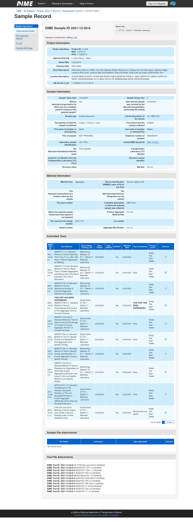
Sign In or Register (157, 3)
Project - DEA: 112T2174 (48, 10)
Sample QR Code (24, 48)
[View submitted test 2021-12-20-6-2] (166, 272)
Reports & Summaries (62, 3)
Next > (171, 422)
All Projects (29, 10)
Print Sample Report (22, 37)
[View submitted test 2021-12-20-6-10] (166, 394)
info (75, 37)
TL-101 (19, 43)
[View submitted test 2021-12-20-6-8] (166, 354)
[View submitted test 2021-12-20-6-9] (166, 372)
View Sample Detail (25, 30)
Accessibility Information (109, 515)
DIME (19, 10)
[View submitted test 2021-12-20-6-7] (166, 339)
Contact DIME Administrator (85, 515)
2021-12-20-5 (152, 142)
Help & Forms (86, 3)
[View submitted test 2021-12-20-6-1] (166, 257)
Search (41, 3)
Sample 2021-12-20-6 (72, 10)
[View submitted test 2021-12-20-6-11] (166, 412)
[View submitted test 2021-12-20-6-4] (166, 288)
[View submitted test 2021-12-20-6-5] (166, 305)
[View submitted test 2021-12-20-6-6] (166, 323)
